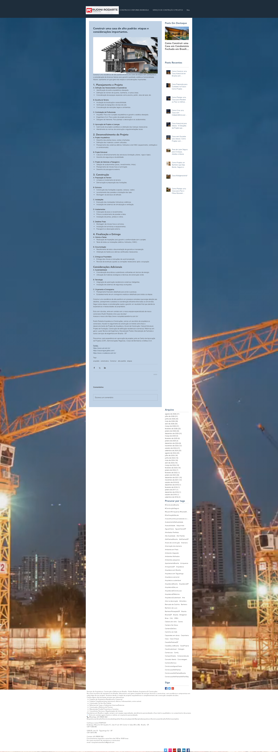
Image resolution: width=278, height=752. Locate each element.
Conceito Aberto (170, 661)
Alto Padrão (181, 537)
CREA (176, 620)
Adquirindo (180, 527)
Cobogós (181, 650)
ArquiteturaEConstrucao (173, 592)
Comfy (176, 654)
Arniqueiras (184, 565)
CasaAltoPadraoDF (171, 644)
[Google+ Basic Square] (172, 690)
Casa (167, 640)
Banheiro (184, 606)
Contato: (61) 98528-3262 (95, 738)
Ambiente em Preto (171, 551)
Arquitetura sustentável (173, 582)
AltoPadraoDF (184, 541)
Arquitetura (180, 568)
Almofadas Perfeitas (172, 534)
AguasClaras (169, 530)
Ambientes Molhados (172, 558)
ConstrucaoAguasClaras (173, 668)
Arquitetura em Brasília (173, 571)
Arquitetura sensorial (172, 578)
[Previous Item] (168, 33)
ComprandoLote (183, 657)
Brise (166, 620)
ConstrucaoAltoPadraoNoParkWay (177, 678)
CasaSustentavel (171, 650)
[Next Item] (185, 33)
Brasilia (183, 613)
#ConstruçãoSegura (172, 510)
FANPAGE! (102, 724)
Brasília (175, 616)
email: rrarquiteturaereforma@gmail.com (100, 744)
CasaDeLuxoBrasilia (172, 647)
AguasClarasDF (180, 530)
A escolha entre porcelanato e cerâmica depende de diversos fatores (177, 520)
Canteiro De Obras (171, 626)
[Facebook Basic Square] (166, 690)
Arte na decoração (171, 602)
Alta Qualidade (170, 537)
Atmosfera (182, 602)
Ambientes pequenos (172, 561)
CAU (171, 620)
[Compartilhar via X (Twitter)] (99, 368)
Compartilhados (170, 657)
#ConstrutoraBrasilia (172, 506)
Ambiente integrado (172, 554)
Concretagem (182, 661)
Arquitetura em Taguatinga (174, 575)
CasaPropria (184, 647)
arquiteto (96, 361)
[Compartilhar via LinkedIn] (105, 368)
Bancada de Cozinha (172, 606)
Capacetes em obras (172, 637)
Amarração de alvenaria (173, 547)
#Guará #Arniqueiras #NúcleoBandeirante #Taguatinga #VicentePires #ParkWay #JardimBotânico (177, 513)
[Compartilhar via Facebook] (94, 368)
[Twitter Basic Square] (169, 690)
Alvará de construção (172, 544)
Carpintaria (185, 637)
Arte (183, 599)
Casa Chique (174, 640)
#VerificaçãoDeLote (172, 517)
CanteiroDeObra (170, 630)
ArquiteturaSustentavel (173, 599)
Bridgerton (183, 616)
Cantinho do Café (171, 633)
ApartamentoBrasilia (172, 565)
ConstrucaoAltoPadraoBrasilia (175, 674)
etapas (129, 361)
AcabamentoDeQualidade (174, 523)
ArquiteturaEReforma (172, 596)
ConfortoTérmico (170, 664)
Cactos (180, 623)
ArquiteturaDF (184, 585)
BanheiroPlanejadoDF (172, 613)
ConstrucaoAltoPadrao (173, 671)
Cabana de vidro (171, 623)
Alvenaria (184, 544)
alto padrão (122, 361)
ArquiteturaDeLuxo (171, 589)
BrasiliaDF (168, 616)
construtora (105, 361)
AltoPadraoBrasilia (171, 541)
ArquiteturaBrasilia (171, 585)
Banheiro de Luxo (171, 609)
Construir (113, 361)
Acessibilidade (170, 527)
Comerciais (169, 654)
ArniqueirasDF (170, 568)
